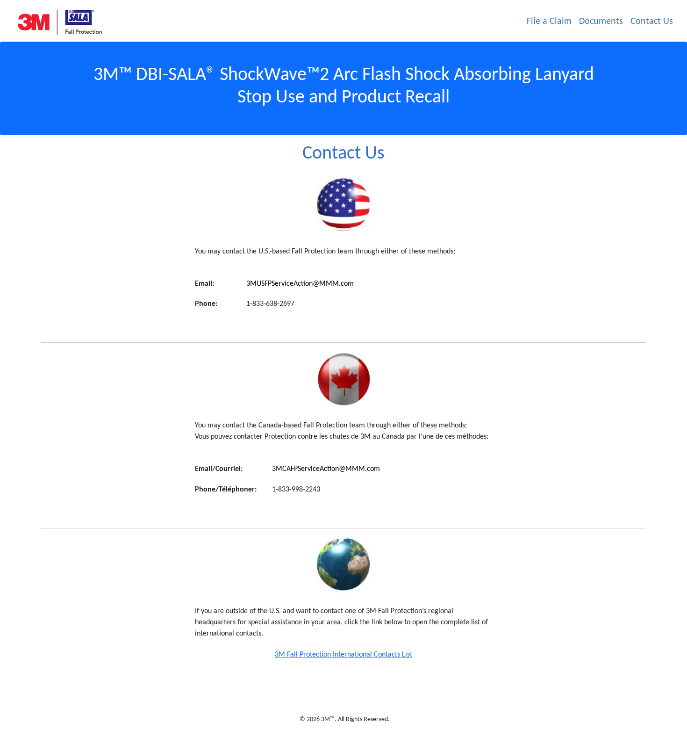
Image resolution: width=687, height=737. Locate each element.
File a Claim (549, 21)
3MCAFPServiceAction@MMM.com (326, 469)
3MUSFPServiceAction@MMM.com (300, 284)
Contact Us (651, 21)
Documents (601, 21)
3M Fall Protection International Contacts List (343, 654)
